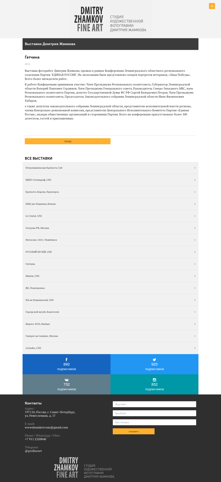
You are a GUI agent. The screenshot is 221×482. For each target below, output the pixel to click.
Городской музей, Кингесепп (42, 312)
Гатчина (30, 264)
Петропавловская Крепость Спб (44, 167)
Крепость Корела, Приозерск (42, 191)
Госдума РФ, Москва (37, 228)
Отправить (134, 431)
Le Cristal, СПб (34, 216)
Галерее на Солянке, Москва (42, 336)
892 (66, 366)
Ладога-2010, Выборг (38, 324)
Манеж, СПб (32, 276)
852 (154, 386)
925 (154, 366)
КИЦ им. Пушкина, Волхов (41, 203)
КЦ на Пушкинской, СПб (40, 300)
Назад (67, 141)
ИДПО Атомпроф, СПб (38, 179)
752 (66, 386)
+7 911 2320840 (35, 439)
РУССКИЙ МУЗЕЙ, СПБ (39, 251)
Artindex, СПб (33, 348)
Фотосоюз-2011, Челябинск (41, 239)
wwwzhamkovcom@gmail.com (46, 427)
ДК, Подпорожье (35, 288)
